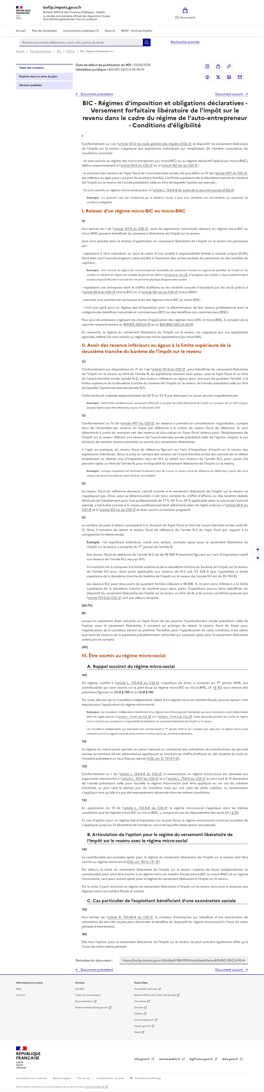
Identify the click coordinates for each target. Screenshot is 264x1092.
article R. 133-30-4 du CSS (128, 917)
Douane (138, 1007)
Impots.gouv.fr (142, 1026)
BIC (59, 51)
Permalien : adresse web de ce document (229, 66)
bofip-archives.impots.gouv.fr (91, 1007)
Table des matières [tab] (31, 68)
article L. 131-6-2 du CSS (173, 717)
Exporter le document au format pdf (207, 66)
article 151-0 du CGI (129, 228)
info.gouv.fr (142, 1059)
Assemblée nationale (145, 989)
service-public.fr (170, 1059)
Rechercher (147, 42)
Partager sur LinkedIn (229, 77)
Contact (20, 995)
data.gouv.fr (230, 1059)
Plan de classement (44, 31)
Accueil (21, 31)
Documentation (84, 1001)
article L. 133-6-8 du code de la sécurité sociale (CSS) (191, 190)
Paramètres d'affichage (147, 1078)
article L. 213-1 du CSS (138, 778)
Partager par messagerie (240, 77)
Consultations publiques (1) (81, 31)
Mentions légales (62, 1078)
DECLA (71, 51)
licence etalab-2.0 (94, 1087)
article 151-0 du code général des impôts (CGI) (152, 143)
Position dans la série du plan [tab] (38, 76)
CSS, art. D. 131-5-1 (161, 758)
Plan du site (83, 1078)
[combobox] (81, 42)
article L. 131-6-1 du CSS (133, 717)
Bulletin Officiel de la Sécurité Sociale (155, 995)
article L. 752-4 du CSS (184, 778)
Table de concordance (87, 995)
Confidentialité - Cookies (110, 1078)
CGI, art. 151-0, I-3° (141, 861)
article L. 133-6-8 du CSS (135, 683)
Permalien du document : (94, 960)
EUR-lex (138, 1013)
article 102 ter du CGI (178, 165)
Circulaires (140, 1001)
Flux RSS (79, 989)
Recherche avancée (185, 42)
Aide (18, 989)
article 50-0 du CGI (135, 165)
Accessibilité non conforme (31, 1078)
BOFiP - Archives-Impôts (136, 31)
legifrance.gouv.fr (202, 1059)
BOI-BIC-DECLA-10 (137, 324)
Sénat (137, 1032)
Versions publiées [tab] (30, 85)
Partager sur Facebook (207, 77)
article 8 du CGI (174, 275)
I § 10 (217, 687)
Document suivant (229, 94)
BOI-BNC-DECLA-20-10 (176, 324)
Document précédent (96, 94)
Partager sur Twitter (218, 77)
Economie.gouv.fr (144, 1020)
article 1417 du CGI (229, 173)
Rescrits (110, 31)
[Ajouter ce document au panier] (218, 66)
